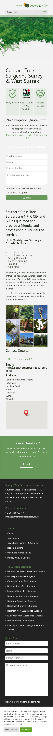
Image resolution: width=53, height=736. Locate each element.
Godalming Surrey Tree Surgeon (22, 595)
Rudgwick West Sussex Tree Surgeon (25, 615)
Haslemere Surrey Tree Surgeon (22, 605)
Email (26, 464)
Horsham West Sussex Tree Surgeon (24, 610)
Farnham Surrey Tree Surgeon (21, 591)
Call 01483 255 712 (19, 359)
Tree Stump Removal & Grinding (23, 542)
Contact (11, 533)
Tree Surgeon (13, 538)
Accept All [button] (26, 729)
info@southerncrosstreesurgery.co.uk (22, 516)
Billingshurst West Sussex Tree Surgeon (26, 571)
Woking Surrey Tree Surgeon (20, 620)
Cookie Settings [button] (11, 729)
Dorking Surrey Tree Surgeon (21, 586)
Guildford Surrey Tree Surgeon (21, 601)
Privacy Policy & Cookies (18, 557)
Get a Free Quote (15, 5)
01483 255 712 (17, 513)
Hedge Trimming (15, 547)
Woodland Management (19, 552)
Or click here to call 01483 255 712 (26, 136)
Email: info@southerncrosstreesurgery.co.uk (26, 368)
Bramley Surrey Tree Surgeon (21, 576)
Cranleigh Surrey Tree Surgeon (21, 581)
